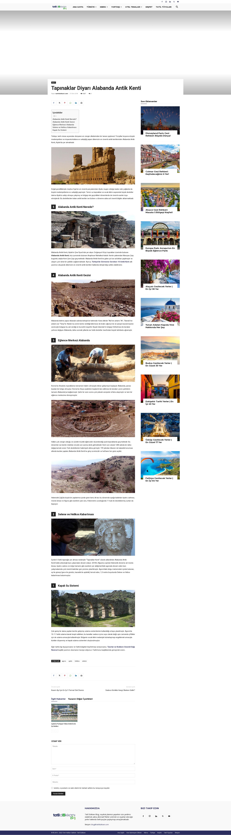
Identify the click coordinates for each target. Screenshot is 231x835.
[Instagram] (166, 1)
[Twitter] (174, 1)
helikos (77, 661)
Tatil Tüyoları (163, 7)
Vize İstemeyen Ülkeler (134, 833)
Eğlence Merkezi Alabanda (63, 125)
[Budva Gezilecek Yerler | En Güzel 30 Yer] (160, 350)
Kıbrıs (103, 7)
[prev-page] (52, 731)
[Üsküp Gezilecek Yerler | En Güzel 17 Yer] (160, 427)
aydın (70, 661)
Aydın (53, 82)
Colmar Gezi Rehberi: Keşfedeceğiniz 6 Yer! (157, 172)
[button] (177, 7)
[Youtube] (178, 1)
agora (64, 661)
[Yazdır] (81, 102)
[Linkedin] (170, 1)
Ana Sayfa (78, 7)
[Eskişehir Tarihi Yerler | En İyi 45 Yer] (160, 389)
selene (84, 661)
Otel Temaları (132, 7)
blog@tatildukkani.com (100, 824)
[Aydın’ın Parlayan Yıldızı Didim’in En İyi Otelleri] (64, 713)
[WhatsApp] (70, 102)
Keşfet (149, 7)
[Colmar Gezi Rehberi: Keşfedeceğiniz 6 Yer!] (160, 159)
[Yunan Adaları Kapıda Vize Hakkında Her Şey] (160, 312)
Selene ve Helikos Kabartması (65, 127)
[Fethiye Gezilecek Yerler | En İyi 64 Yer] (160, 465)
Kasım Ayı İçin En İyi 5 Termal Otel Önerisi (67, 690)
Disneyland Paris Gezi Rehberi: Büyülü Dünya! (158, 134)
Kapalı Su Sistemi (60, 130)
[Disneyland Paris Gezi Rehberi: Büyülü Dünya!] (160, 120)
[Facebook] (162, 1)
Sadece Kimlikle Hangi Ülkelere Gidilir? (120, 690)
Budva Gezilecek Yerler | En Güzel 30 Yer (159, 364)
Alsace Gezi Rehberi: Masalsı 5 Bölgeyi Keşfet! (159, 211)
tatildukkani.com (61, 93)
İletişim (177, 833)
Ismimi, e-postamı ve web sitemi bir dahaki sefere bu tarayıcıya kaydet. (82, 788)
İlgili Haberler (58, 699)
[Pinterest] (64, 102)
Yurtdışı (115, 7)
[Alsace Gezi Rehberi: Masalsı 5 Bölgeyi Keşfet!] (160, 197)
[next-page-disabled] (56, 731)
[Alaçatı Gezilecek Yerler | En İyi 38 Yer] (160, 274)
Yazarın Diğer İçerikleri (80, 699)
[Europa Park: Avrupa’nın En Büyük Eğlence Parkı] (160, 235)
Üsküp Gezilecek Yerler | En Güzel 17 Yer (159, 441)
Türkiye (91, 7)
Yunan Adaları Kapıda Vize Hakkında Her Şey (160, 326)
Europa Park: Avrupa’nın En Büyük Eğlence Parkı (160, 249)
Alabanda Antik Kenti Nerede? (65, 119)
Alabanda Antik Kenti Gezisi (64, 122)
